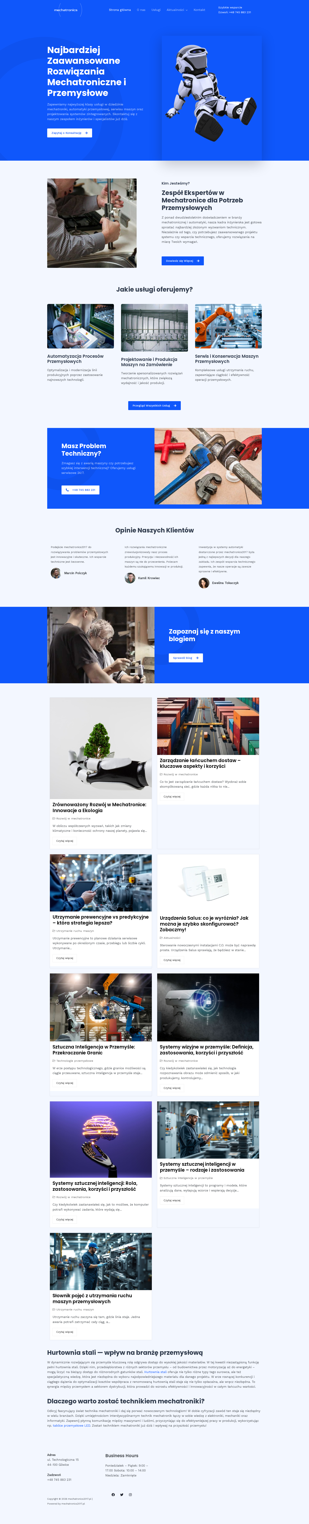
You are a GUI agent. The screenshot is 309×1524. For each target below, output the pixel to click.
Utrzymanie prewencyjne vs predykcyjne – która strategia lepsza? (101, 920)
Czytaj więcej (64, 840)
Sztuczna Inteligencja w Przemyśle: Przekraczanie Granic (94, 1050)
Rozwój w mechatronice (73, 818)
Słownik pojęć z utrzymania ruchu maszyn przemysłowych (92, 1298)
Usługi (156, 10)
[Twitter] (121, 1494)
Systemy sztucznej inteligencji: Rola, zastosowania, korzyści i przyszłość (95, 1186)
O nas (141, 10)
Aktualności (175, 10)
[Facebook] (113, 1494)
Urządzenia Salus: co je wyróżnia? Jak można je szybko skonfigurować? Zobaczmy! (204, 924)
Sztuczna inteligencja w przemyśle (188, 1178)
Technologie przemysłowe (74, 1060)
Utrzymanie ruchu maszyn (75, 931)
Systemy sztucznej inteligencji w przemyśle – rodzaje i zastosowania (202, 1167)
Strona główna (120, 10)
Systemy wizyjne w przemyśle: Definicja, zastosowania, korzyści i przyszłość (207, 1050)
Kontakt (199, 10)
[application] (186, 10)
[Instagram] (130, 1494)
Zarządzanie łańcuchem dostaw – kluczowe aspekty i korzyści (200, 763)
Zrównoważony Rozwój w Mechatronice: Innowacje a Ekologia (99, 807)
